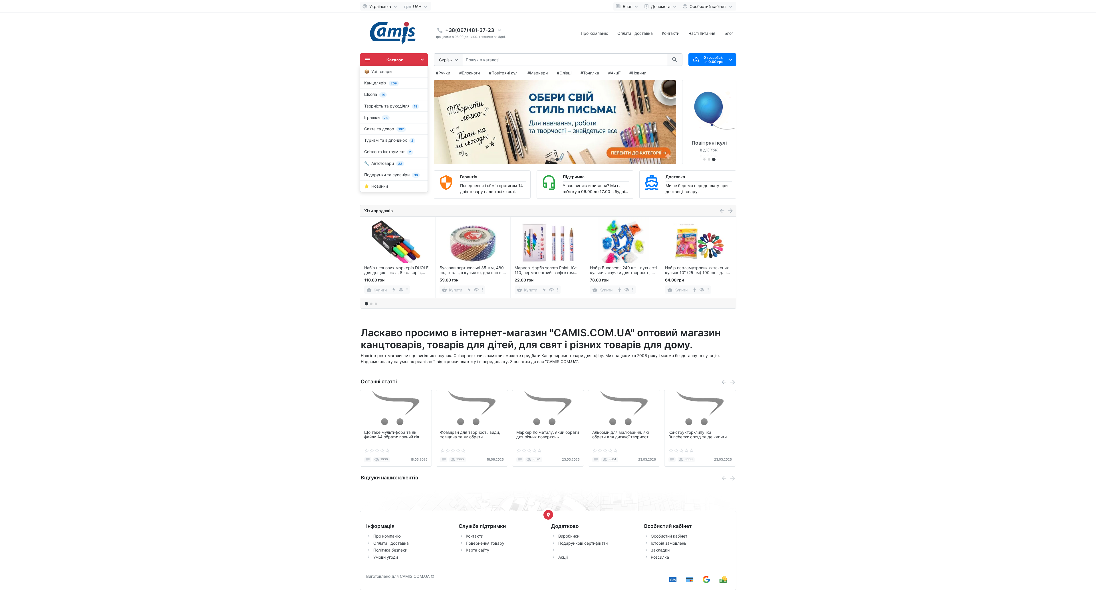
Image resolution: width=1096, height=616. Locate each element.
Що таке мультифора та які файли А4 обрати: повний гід (391, 434)
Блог (728, 33)
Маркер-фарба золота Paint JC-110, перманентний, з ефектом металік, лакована (546, 270)
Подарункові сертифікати (583, 543)
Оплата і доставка (635, 33)
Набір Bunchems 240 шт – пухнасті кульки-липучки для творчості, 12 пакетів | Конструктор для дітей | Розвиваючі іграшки (623, 270)
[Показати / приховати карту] (548, 515)
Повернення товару (485, 543)
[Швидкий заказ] (401, 289)
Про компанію (594, 33)
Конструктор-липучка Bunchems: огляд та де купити (697, 434)
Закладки (660, 550)
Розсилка (660, 557)
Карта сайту (477, 550)
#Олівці (564, 72)
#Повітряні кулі (503, 72)
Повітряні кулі (709, 143)
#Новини (637, 72)
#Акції (614, 72)
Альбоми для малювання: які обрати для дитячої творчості (620, 434)
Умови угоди (385, 557)
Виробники (568, 536)
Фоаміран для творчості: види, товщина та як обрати (470, 434)
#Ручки (443, 72)
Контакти (670, 33)
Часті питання (701, 33)
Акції (563, 557)
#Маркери (537, 72)
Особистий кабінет (669, 536)
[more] (407, 289)
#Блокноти (469, 72)
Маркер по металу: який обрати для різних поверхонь (547, 434)
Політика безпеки (390, 550)
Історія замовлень (668, 543)
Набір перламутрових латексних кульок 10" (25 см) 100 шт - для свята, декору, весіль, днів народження (697, 270)
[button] (557, 159)
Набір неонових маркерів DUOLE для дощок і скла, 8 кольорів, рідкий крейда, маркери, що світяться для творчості (396, 270)
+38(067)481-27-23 (469, 30)
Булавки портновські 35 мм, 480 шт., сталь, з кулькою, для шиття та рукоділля (472, 270)
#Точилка (590, 72)
